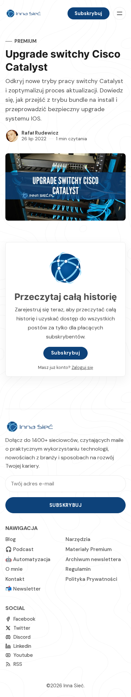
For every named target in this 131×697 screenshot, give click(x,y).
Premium (25, 41)
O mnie (14, 569)
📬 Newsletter (23, 589)
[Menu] (120, 13)
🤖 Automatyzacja (27, 559)
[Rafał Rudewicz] (12, 136)
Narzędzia (78, 539)
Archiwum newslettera (93, 559)
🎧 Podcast (19, 549)
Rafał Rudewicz (39, 133)
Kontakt (15, 579)
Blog (10, 539)
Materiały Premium (89, 549)
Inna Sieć (73, 686)
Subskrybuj (88, 13)
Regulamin (78, 569)
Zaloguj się (82, 367)
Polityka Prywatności (91, 579)
